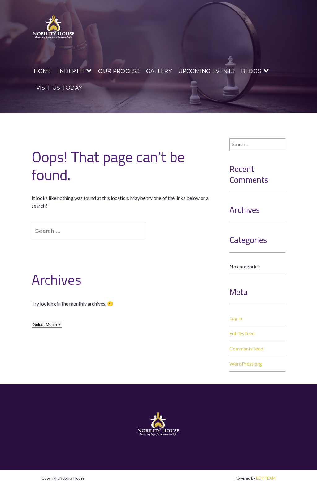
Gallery (159, 71)
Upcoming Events (206, 71)
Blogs (251, 71)
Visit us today (59, 87)
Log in (235, 318)
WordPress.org (245, 364)
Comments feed (246, 348)
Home (43, 71)
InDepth (71, 71)
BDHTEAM (266, 478)
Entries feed (242, 333)
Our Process (119, 71)
